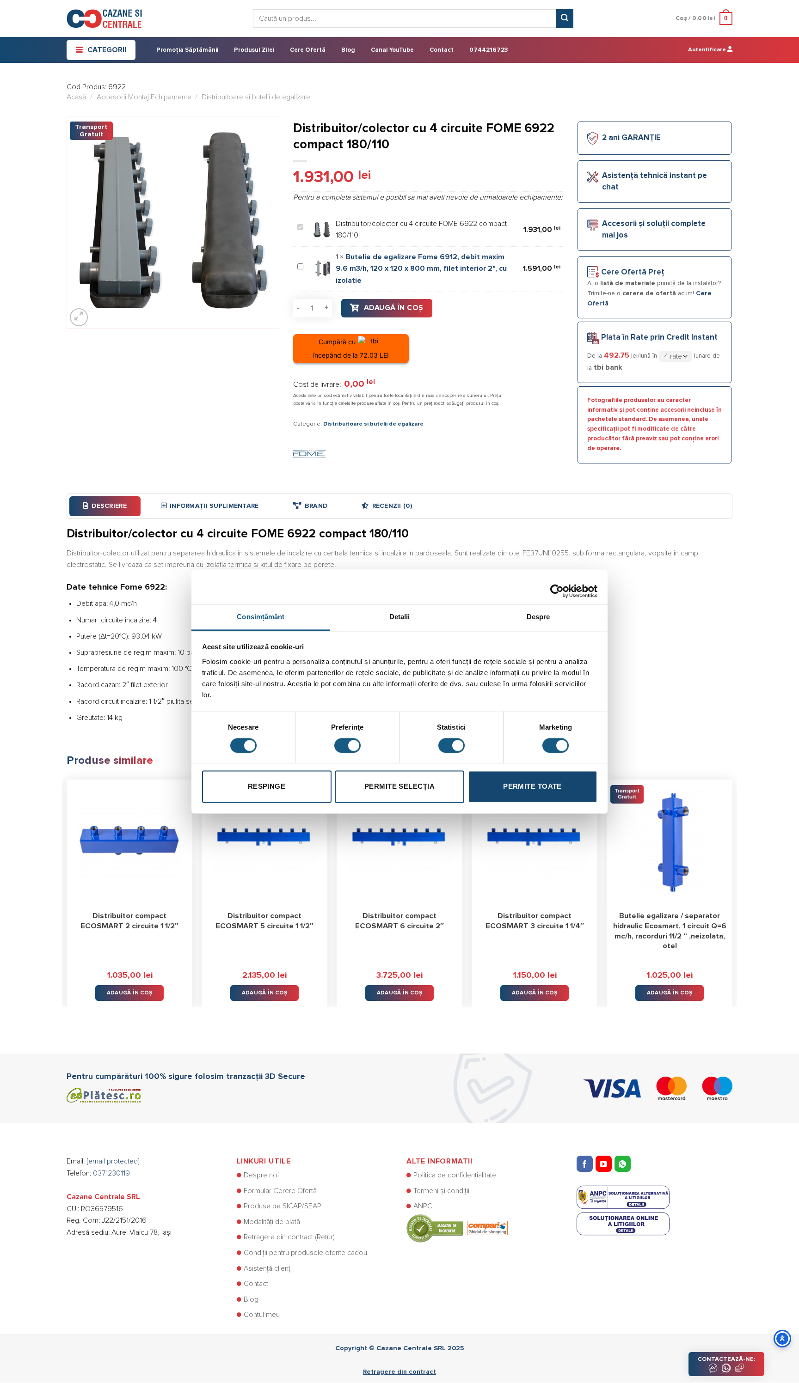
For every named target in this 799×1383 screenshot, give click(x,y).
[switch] (347, 745)
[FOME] (309, 452)
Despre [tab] (538, 617)
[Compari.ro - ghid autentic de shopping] (457, 1227)
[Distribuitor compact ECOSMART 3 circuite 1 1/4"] (534, 842)
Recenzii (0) (392, 506)
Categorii (106, 50)
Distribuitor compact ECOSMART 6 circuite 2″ (399, 921)
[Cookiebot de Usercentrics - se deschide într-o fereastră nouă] (556, 586)
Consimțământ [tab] (260, 617)
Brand (316, 506)
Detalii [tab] (399, 617)
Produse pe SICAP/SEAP (282, 1206)
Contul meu (262, 1314)
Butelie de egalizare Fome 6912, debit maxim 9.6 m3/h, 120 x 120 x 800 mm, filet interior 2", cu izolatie (421, 268)
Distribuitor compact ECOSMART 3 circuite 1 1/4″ (535, 921)
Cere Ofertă (308, 50)
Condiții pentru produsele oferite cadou (305, 1252)
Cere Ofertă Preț (632, 272)
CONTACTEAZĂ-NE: (726, 1359)
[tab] (105, 506)
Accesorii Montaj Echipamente (144, 97)
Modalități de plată (272, 1221)
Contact (442, 50)
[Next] (732, 887)
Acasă (76, 97)
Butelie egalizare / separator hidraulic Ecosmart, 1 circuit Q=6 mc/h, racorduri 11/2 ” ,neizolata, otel (669, 931)
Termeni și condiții (441, 1190)
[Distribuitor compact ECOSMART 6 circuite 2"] (399, 842)
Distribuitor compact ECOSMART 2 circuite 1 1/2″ (129, 921)
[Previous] (67, 887)
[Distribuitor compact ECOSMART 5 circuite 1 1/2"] (264, 842)
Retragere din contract (399, 1372)
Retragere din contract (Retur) (289, 1237)
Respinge (267, 787)
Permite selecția (399, 787)
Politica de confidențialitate (454, 1175)
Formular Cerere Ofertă (280, 1190)
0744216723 (488, 50)
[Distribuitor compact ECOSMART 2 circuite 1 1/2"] (129, 842)
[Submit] (564, 18)
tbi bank (608, 367)
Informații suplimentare (214, 506)
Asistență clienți (268, 1268)
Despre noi (261, 1175)
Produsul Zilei (254, 50)
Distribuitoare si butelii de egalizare (256, 97)
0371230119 (111, 1173)
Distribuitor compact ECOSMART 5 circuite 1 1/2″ (264, 921)
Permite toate (532, 787)
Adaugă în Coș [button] (130, 992)
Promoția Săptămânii (187, 50)
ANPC (422, 1206)
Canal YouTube (392, 50)
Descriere (109, 506)
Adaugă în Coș (394, 307)
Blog (348, 50)
